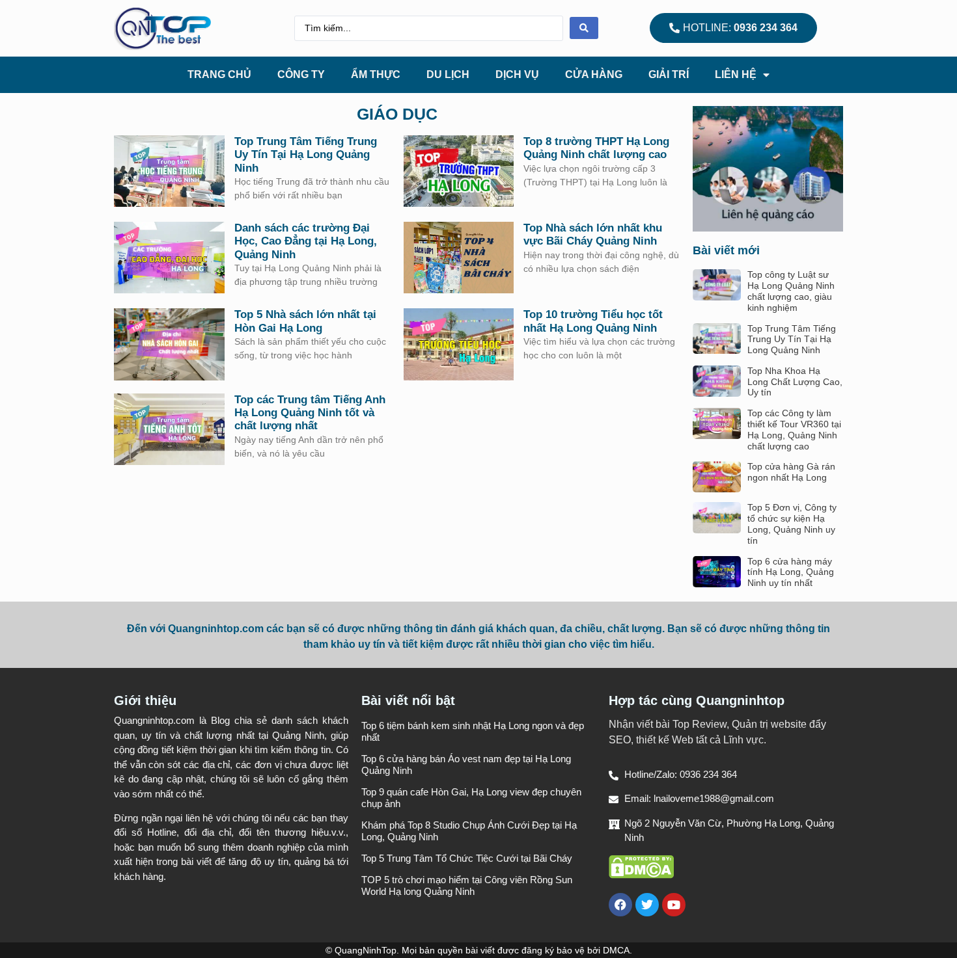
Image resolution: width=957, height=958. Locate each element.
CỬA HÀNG (593, 74)
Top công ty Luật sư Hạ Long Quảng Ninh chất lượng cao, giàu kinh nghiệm (791, 290)
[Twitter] (647, 904)
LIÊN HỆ (735, 74)
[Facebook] (620, 904)
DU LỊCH (447, 74)
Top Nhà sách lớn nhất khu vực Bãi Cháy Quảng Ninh (592, 234)
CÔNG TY (301, 74)
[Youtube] (674, 904)
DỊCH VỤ (517, 74)
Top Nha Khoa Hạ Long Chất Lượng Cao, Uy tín (794, 382)
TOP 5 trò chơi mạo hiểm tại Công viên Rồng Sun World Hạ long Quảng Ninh (466, 885)
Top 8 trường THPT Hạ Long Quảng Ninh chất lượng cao (596, 148)
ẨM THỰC (375, 74)
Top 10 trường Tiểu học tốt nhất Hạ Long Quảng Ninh (593, 321)
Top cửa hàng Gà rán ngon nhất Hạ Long (791, 472)
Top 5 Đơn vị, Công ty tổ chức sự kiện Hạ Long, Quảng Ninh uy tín (792, 523)
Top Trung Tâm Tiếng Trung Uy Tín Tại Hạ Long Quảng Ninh (305, 154)
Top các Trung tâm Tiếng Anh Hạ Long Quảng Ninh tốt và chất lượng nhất (309, 412)
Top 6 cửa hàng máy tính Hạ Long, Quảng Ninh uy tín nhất (790, 572)
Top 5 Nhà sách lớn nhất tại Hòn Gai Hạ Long (305, 321)
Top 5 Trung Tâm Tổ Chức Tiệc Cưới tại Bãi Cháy (466, 858)
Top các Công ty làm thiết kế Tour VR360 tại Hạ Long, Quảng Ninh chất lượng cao (794, 429)
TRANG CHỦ (219, 74)
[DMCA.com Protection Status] (641, 875)
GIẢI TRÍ (668, 74)
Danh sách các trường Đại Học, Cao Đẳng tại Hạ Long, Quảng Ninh (305, 241)
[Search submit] (584, 28)
